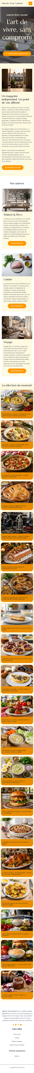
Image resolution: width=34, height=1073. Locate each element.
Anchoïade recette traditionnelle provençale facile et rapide (14, 751)
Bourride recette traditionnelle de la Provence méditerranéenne (15, 445)
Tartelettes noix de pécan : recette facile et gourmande (17, 659)
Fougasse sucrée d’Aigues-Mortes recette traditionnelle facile (14, 506)
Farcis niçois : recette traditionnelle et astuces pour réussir (15, 720)
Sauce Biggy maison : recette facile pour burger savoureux (16, 965)
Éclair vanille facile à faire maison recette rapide (16, 629)
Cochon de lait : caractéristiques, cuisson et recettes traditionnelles (16, 873)
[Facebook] (13, 1024)
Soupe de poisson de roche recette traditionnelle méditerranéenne (15, 598)
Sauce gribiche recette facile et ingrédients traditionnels (13, 781)
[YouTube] (21, 1024)
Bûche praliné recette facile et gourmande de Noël (13, 568)
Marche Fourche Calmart (17, 1045)
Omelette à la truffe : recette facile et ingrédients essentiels (16, 690)
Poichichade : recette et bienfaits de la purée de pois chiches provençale (16, 415)
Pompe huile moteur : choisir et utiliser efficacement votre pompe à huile (16, 537)
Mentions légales (17, 1041)
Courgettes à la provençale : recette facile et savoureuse (15, 476)
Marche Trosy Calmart (12, 3)
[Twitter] (16, 1024)
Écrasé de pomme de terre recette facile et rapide (15, 904)
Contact (17, 1038)
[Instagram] (18, 1024)
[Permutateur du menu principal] (30, 3)
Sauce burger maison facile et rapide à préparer (16, 934)
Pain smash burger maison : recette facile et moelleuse (16, 812)
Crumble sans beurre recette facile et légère (15, 843)
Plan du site (17, 1034)
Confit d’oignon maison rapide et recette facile (14, 995)
